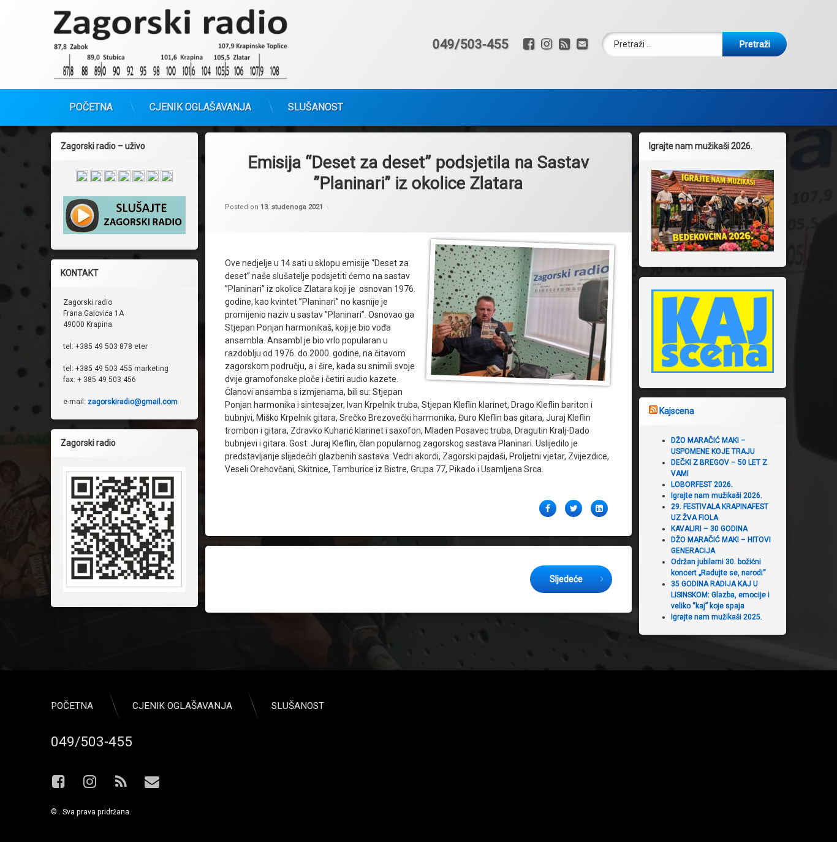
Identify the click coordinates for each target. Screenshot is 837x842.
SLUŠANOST (315, 107)
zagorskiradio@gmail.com (133, 401)
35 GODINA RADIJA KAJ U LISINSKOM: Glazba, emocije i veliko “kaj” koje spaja (720, 595)
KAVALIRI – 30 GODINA (709, 528)
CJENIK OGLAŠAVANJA (200, 107)
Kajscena (676, 411)
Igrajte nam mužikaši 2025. (716, 617)
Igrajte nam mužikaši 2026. (716, 495)
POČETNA (91, 107)
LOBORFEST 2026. (702, 484)
